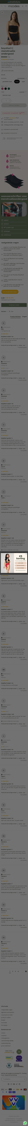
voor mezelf (20, 563)
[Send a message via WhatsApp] (25, 1123)
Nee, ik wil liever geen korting (20, 570)
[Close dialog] (26, 554)
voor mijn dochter (20, 565)
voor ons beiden (20, 568)
